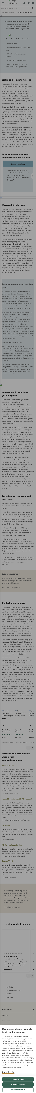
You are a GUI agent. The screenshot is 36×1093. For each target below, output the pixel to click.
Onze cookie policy (8, 1072)
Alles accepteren (18, 1079)
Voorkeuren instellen (18, 1090)
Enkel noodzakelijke (18, 1084)
